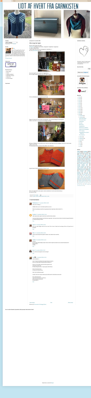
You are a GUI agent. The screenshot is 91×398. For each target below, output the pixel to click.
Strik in (89, 158)
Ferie (87, 156)
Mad (87, 167)
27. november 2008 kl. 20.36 (40, 224)
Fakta (84, 152)
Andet (85, 151)
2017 (79, 100)
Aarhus (88, 182)
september (81, 138)
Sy (81, 157)
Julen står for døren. (82, 118)
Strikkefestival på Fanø (81, 168)
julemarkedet (35, 50)
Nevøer (86, 154)
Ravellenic (83, 178)
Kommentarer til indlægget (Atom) (40, 304)
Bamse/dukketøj (86, 177)
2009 (79, 112)
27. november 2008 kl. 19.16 (41, 214)
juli (80, 141)
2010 (79, 111)
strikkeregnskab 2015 (80, 185)
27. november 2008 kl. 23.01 (41, 257)
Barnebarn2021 (79, 183)
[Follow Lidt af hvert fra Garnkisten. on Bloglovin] (83, 73)
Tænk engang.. (82, 130)
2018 (79, 98)
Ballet (88, 174)
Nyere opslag (32, 302)
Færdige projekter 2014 (81, 166)
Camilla (34, 239)
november (81, 117)
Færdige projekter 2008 (42, 196)
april (80, 146)
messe (82, 184)
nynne (34, 224)
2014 (79, 104)
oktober (80, 136)
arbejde (34, 196)
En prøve (80, 123)
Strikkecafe (31, 46)
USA (81, 154)
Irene (33, 250)
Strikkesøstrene (80, 155)
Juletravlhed (81, 121)
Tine (33, 257)
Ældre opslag (70, 302)
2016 (79, 101)
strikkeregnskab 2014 (82, 182)
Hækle (89, 168)
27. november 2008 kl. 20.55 (40, 232)
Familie (37, 196)
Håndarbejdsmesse (82, 169)
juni (80, 143)
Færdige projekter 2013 (81, 162)
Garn (89, 152)
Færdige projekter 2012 (84, 163)
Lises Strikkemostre (85, 175)
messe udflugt (87, 184)
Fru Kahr (34, 214)
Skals (78, 174)
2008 (79, 114)
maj (80, 144)
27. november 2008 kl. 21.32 (40, 250)
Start (51, 302)
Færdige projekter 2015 (82, 165)
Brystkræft (79, 173)
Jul (46, 196)
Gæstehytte (86, 173)
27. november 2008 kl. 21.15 (41, 239)
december (81, 115)
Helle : (34, 232)
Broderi (89, 169)
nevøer (47, 168)
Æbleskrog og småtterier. (83, 127)
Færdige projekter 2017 (81, 176)
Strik (48, 196)
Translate (14, 43)
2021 (79, 97)
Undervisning (88, 178)
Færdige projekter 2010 (81, 158)
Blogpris (78, 178)
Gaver (84, 159)
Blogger (52, 382)
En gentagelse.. (82, 134)
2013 (79, 106)
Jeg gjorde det (81, 126)
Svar (33, 210)
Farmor (89, 162)
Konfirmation (84, 174)
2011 (79, 109)
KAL (87, 172)
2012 (79, 107)
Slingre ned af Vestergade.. (84, 129)
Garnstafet (79, 175)
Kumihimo (85, 183)
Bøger (80, 159)
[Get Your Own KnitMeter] (10, 66)
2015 (79, 103)
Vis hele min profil (8, 58)
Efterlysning (81, 124)
